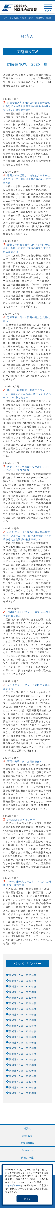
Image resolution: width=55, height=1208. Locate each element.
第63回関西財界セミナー (20, 819)
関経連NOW (40, 18)
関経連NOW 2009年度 (23, 1070)
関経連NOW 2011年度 (23, 1059)
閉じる (27, 1198)
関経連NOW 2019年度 (23, 1014)
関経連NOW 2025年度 (23, 980)
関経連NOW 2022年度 (23, 997)
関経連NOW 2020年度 (23, 1008)
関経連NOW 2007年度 (23, 1081)
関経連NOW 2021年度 (23, 1003)
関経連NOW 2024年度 (23, 986)
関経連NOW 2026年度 (23, 975)
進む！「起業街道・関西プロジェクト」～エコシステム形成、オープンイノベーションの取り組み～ (27, 393)
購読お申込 (27, 1157)
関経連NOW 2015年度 (23, 1036)
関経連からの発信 (20, 18)
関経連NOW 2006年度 (23, 1087)
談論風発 (27, 1135)
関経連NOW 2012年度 (23, 1053)
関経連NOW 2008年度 (23, 1076)
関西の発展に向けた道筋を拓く (24, 761)
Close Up (27, 1150)
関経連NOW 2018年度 (23, 1020)
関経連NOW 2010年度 (23, 1064)
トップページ (6, 18)
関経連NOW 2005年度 (23, 1093)
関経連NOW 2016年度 (23, 1031)
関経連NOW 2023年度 (23, 992)
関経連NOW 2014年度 (23, 1042)
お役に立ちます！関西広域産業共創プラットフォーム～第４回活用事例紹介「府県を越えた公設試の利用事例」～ (27, 535)
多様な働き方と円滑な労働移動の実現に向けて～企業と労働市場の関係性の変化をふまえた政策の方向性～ (27, 106)
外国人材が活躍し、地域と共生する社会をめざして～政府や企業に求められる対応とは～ (27, 179)
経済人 (31, 18)
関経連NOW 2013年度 (23, 1048)
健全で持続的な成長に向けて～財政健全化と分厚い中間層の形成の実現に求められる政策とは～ (27, 248)
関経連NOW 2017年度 (23, 1025)
